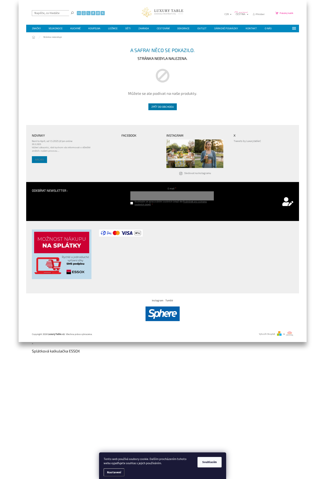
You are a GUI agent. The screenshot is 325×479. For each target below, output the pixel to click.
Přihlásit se (172, 212)
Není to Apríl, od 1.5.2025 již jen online (52, 141)
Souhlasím (209, 462)
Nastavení (114, 472)
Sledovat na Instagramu (197, 173)
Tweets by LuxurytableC (247, 141)
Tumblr (169, 300)
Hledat (72, 12)
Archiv (39, 159)
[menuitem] (36, 28)
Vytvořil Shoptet (267, 334)
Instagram (157, 300)
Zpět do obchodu (162, 106)
